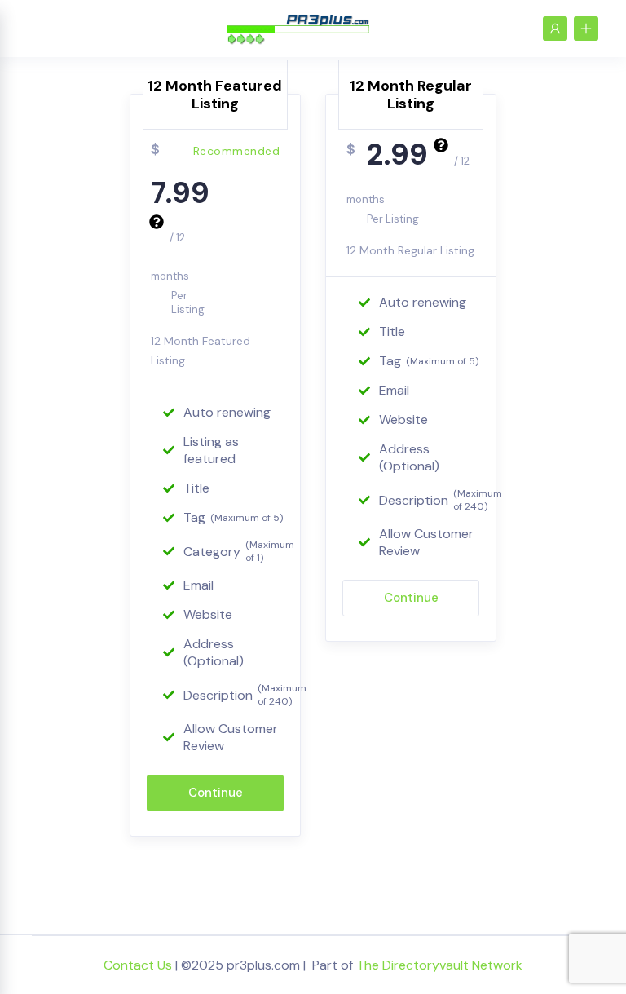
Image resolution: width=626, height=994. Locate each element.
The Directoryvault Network (439, 965)
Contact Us (138, 965)
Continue (215, 792)
